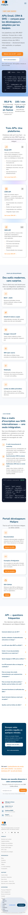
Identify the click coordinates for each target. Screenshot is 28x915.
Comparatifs (4, 868)
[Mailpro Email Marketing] (3, 824)
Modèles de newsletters (7, 845)
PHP (23, 72)
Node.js (13, 72)
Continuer (21, 905)
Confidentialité (12, 905)
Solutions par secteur (6, 839)
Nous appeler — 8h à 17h (7, 881)
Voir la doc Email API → (10, 177)
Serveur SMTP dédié (6, 847)
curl (9, 72)
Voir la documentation (13, 750)
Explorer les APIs (9, 547)
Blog (2, 858)
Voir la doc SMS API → (10, 254)
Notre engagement (5, 892)
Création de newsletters (7, 843)
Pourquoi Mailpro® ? (6, 890)
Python (18, 72)
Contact (3, 896)
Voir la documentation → (10, 59)
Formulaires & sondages (7, 851)
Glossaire (3, 862)
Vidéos (3, 864)
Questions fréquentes (6, 877)
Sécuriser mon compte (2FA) (8, 883)
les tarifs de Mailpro (16, 771)
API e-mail (3, 849)
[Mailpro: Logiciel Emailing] (4, 3)
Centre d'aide (4, 875)
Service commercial (5, 894)
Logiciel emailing (5, 841)
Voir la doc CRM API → (10, 215)
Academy (3, 860)
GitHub (7, 595)
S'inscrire (23, 790)
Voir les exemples (10, 571)
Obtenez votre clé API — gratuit (12, 54)
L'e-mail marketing (5, 866)
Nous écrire (4, 879)
